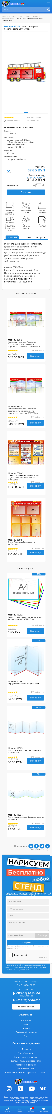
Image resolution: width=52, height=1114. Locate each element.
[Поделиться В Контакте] (30, 846)
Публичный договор (26, 1032)
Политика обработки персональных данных (26, 1072)
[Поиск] (48, 9)
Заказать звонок (13, 121)
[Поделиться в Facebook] (36, 846)
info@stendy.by (12, 948)
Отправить (28, 942)
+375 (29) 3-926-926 (28, 1000)
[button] (26, 112)
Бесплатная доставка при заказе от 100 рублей (10, 227)
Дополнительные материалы (26, 1061)
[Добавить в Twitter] (42, 846)
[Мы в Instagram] (9, 1088)
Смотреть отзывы (33, 117)
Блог (26, 1036)
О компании (26, 1014)
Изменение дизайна (26, 1065)
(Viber (21, 996)
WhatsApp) (29, 996)
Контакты (26, 1020)
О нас (26, 1024)
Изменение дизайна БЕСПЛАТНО (9, 212)
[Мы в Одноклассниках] (20, 1088)
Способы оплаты (26, 1053)
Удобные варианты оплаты (26, 227)
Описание (12, 237)
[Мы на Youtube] (31, 1088)
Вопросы (40, 237)
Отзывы (27, 237)
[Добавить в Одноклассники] (47, 846)
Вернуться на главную (40, 849)
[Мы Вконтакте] (42, 1088)
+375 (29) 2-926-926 (27, 993)
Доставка (26, 1049)
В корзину (35, 356)
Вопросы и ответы (26, 1068)
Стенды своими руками (26, 1057)
